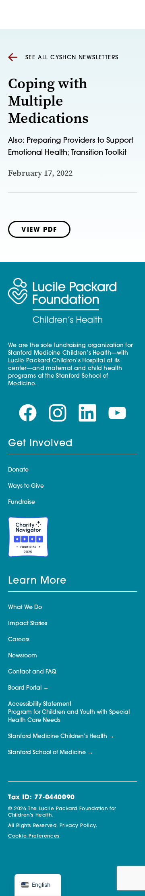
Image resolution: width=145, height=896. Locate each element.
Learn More (37, 581)
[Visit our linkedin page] (87, 413)
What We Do (25, 608)
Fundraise (21, 502)
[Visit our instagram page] (57, 413)
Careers (18, 640)
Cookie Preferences (34, 836)
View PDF (39, 230)
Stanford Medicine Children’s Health (57, 737)
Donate (18, 470)
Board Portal (24, 688)
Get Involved (40, 444)
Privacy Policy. (78, 825)
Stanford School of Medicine (47, 753)
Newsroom (22, 656)
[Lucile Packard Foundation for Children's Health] (62, 301)
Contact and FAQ (32, 672)
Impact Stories (27, 624)
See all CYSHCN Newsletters (71, 58)
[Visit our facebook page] (28, 413)
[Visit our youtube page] (117, 413)
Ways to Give (26, 486)
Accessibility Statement (39, 704)
